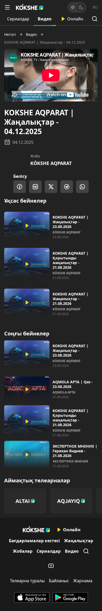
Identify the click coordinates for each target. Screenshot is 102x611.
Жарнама (82, 581)
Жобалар (22, 551)
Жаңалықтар (78, 541)
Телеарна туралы (27, 581)
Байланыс (59, 581)
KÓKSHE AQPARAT (51, 163)
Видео (45, 19)
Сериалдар (18, 19)
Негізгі (10, 34)
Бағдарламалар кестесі (34, 541)
